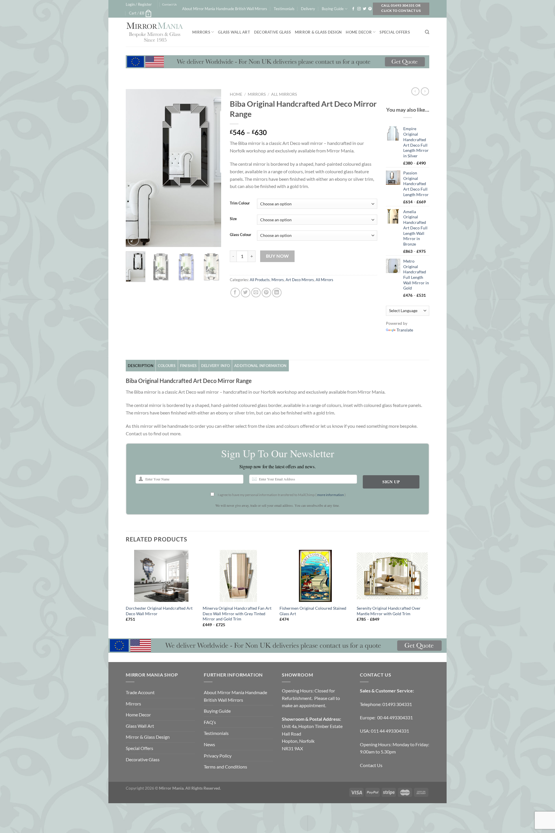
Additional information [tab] (260, 365)
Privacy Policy (218, 755)
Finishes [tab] (188, 365)
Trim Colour (240, 203)
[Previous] (135, 168)
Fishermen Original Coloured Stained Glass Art (313, 611)
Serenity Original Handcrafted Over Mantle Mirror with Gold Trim (389, 611)
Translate (405, 329)
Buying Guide (333, 8)
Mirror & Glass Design (318, 32)
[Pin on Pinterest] (266, 292)
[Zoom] (133, 240)
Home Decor (359, 32)
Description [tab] (140, 365)
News (209, 744)
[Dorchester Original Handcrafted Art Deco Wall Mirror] (161, 576)
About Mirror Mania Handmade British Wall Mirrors (224, 8)
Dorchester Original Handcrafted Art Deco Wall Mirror (159, 611)
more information (330, 495)
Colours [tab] (167, 365)
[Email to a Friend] (256, 292)
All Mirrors (284, 94)
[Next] (212, 168)
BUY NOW (277, 256)
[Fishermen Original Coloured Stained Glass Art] (315, 576)
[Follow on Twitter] (364, 9)
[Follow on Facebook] (353, 9)
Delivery (308, 8)
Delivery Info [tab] (215, 365)
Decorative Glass (272, 32)
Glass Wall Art (234, 32)
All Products (260, 279)
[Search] (427, 32)
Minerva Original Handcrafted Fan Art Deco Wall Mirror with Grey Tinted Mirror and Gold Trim (237, 613)
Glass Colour (240, 235)
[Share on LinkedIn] (277, 292)
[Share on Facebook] (235, 292)
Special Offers (395, 32)
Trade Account (140, 692)
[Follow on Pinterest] (370, 9)
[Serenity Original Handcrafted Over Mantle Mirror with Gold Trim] (392, 576)
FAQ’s (210, 722)
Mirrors (201, 32)
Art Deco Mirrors (300, 279)
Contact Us (169, 4)
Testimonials (284, 8)
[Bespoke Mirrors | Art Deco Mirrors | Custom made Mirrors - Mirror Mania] (155, 32)
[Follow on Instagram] (359, 9)
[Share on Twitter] (245, 292)
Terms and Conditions (225, 766)
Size (233, 219)
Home (236, 94)
